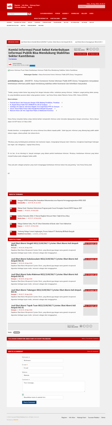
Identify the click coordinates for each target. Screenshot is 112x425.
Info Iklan (25, 5)
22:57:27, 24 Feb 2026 (33, 218)
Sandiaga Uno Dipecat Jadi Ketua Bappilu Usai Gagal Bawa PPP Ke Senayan (34, 106)
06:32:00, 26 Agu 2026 (24, 279)
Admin (64, 18)
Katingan (84, 22)
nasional (16, 332)
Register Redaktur (41, 18)
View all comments (92, 351)
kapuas (30, 22)
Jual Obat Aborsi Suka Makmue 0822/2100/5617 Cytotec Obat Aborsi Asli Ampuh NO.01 (44, 275)
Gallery (84, 13)
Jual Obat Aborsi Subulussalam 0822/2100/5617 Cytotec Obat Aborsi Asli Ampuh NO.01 (44, 259)
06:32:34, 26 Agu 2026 (24, 310)
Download (75, 13)
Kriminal (9, 22)
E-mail (24, 365)
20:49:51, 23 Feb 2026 (39, 234)
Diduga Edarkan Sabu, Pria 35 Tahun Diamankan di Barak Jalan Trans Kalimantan (44, 224)
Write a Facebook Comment (90, 338)
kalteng (66, 22)
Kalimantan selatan (12, 25)
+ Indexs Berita (92, 239)
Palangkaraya (57, 22)
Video (91, 13)
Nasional (41, 25)
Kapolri (91, 22)
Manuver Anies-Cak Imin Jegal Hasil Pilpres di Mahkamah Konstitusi (32, 110)
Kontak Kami (55, 18)
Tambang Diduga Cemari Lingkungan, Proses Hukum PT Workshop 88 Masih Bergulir (46, 231)
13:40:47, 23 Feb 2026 (30, 226)
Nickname (26, 357)
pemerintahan (47, 22)
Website (24, 372)
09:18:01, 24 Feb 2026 (30, 210)
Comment (26, 380)
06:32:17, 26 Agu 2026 (24, 294)
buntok (23, 25)
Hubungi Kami (35, 5)
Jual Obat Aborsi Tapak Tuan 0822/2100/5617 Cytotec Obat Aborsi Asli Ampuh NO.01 (43, 306)
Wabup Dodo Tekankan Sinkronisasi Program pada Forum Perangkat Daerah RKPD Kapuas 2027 (50, 208)
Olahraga (37, 22)
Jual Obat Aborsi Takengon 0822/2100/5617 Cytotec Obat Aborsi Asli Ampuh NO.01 (46, 290)
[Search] (29, 14)
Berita (30, 7)
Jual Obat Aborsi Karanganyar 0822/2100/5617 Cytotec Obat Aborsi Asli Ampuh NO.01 (82, 42)
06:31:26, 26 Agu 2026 (24, 247)
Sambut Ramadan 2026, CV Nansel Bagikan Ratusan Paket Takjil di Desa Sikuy (44, 216)
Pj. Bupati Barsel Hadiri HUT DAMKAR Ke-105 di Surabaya (28, 105)
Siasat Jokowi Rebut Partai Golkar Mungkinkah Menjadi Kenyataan (31, 108)
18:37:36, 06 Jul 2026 (33, 203)
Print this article (80, 54)
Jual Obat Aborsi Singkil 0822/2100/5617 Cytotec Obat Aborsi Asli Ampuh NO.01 (44, 244)
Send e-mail (93, 54)
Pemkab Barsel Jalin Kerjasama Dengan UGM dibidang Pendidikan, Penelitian (35, 102)
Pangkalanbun (32, 25)
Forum (57, 13)
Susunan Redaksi (20, 7)
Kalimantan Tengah (20, 22)
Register (17, 5)
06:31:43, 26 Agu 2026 (24, 263)
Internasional (75, 22)
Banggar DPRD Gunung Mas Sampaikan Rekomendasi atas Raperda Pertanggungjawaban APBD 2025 (52, 200)
